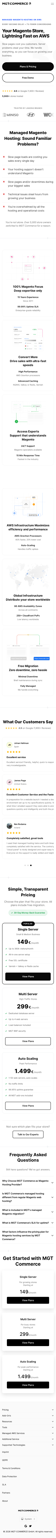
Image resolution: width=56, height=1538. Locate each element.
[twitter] (30, 1525)
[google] (26, 1525)
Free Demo (28, 77)
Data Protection (9, 1476)
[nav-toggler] (52, 4)
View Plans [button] (28, 1300)
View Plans (28, 976)
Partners (6, 1492)
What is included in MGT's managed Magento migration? (22, 1212)
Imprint (5, 1452)
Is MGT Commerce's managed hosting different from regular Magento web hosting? (23, 1197)
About (5, 1501)
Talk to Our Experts (28, 1134)
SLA (4, 1484)
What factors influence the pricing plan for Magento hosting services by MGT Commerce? (25, 1235)
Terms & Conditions (11, 1468)
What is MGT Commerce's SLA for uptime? (25, 1222)
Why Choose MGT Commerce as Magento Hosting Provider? (25, 1182)
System (28, 1519)
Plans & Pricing (28, 66)
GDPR (5, 1460)
